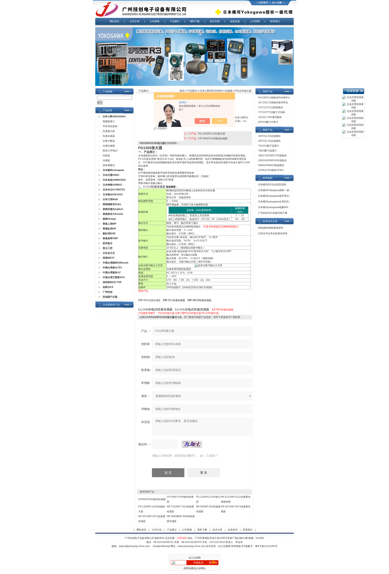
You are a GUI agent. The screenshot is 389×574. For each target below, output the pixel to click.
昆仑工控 (107, 248)
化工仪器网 (224, 546)
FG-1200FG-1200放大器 (211, 133)
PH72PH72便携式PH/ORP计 (274, 97)
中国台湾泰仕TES (112, 267)
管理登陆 (236, 546)
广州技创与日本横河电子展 (272, 213)
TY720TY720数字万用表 (271, 112)
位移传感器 (109, 145)
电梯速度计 (109, 121)
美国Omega (109, 218)
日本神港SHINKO (112, 184)
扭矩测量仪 (109, 165)
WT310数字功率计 (268, 122)
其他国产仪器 (110, 296)
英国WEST (108, 257)
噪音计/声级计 (110, 150)
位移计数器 (109, 140)
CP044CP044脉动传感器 (152, 499)
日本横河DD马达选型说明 (272, 184)
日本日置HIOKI (111, 175)
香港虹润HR (109, 228)
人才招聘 (255, 21)
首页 (182, 90)
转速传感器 (109, 136)
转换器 (106, 155)
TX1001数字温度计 (268, 145)
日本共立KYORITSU (114, 189)
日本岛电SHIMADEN (114, 179)
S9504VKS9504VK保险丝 (272, 160)
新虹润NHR (109, 233)
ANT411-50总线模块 (269, 140)
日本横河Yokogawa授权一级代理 (276, 190)
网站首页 (114, 21)
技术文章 (215, 21)
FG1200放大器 (166, 313)
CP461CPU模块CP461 (271, 170)
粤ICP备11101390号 (266, 546)
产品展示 (175, 21)
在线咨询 (232, 529)
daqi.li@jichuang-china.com (134, 546)
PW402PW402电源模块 (271, 165)
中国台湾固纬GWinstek (115, 262)
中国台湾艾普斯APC (114, 277)
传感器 (106, 160)
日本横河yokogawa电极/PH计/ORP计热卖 (281, 207)
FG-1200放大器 (210, 313)
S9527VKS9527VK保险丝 (272, 155)
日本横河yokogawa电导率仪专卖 (276, 196)
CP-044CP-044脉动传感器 (213, 138)
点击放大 (162, 128)
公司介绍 (134, 21)
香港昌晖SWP (110, 238)
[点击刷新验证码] (192, 444)
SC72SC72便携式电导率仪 (273, 102)
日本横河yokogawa (113, 170)
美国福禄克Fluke (112, 204)
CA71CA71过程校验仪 (270, 107)
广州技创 (107, 292)
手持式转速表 (110, 126)
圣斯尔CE (108, 287)
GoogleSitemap (161, 546)
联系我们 (275, 21)
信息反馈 (235, 21)
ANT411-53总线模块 (269, 136)
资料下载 (195, 21)
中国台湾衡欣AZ (112, 272)
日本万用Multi (110, 199)
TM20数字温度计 (267, 150)
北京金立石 (109, 253)
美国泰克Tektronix (113, 214)
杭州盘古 (107, 243)
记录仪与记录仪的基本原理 (272, 233)
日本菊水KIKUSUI (113, 194)
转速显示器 (109, 131)
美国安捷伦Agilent (113, 209)
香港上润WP (109, 223)
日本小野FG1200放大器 (188, 313)
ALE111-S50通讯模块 (270, 117)
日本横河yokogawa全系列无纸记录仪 (278, 201)
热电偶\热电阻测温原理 (270, 227)
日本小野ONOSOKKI (114, 116)
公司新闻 (154, 21)
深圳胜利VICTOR (112, 282)
